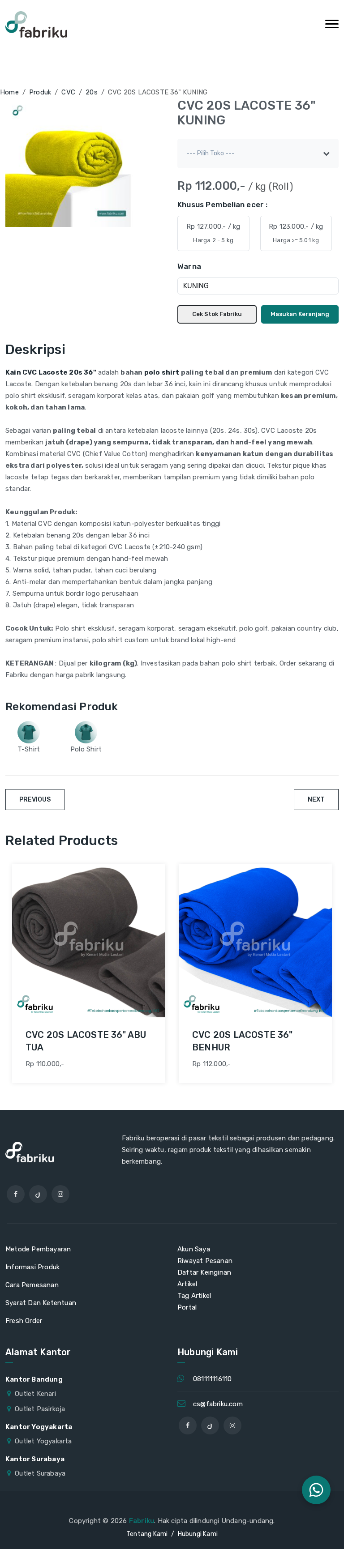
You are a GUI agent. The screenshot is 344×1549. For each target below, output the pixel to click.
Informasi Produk (32, 1267)
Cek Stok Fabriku (217, 314)
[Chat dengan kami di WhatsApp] (316, 1490)
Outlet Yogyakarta (43, 1441)
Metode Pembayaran (38, 1249)
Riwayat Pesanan (204, 1261)
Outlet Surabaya (40, 1473)
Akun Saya (193, 1249)
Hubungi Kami (198, 1534)
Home (9, 92)
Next (316, 799)
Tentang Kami (147, 1534)
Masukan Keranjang (300, 314)
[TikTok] (38, 1194)
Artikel (187, 1284)
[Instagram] (60, 1194)
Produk (40, 92)
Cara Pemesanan (32, 1285)
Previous (35, 799)
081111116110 (212, 1379)
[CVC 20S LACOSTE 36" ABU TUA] (88, 940)
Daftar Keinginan (204, 1272)
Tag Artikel (194, 1296)
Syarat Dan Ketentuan (40, 1303)
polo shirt (162, 372)
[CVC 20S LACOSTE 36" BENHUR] (255, 940)
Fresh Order (23, 1321)
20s (92, 92)
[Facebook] (16, 1194)
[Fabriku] (36, 24)
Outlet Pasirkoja (40, 1409)
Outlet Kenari (35, 1394)
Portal (187, 1307)
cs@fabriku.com (218, 1404)
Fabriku (141, 1521)
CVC (68, 92)
